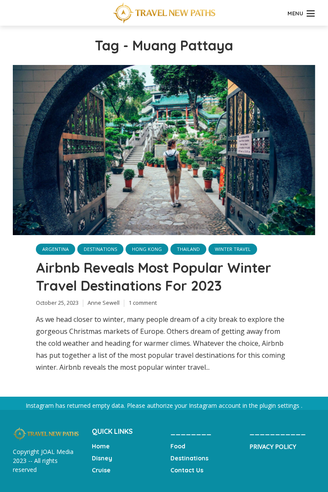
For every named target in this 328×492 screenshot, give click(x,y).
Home (101, 446)
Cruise (101, 470)
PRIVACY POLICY (272, 446)
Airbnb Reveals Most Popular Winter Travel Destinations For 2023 (153, 276)
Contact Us (186, 470)
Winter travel (233, 249)
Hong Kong (147, 249)
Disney (102, 458)
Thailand (188, 249)
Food (177, 446)
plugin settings (280, 405)
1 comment (143, 302)
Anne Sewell (104, 302)
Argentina (55, 249)
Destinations (100, 249)
